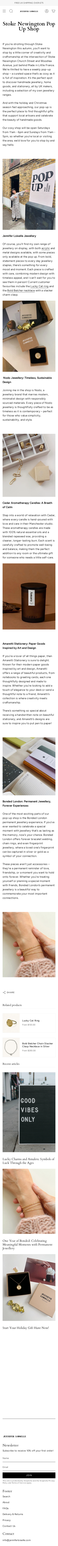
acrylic (46, 248)
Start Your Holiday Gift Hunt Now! (26, 1328)
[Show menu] (4, 11)
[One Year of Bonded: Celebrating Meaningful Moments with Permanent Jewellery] (29, 1201)
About (6, 1502)
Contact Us (9, 1526)
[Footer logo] (15, 1436)
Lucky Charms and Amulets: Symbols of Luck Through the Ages (28, 1161)
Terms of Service (19, 1483)
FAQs (6, 1508)
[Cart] (53, 11)
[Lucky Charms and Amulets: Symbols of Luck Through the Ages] (29, 1112)
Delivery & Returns (13, 1514)
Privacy (7, 1520)
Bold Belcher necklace (21, 290)
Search (6, 1496)
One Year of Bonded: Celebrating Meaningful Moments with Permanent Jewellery (27, 1244)
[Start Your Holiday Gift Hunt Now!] (29, 1287)
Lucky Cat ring (39, 286)
